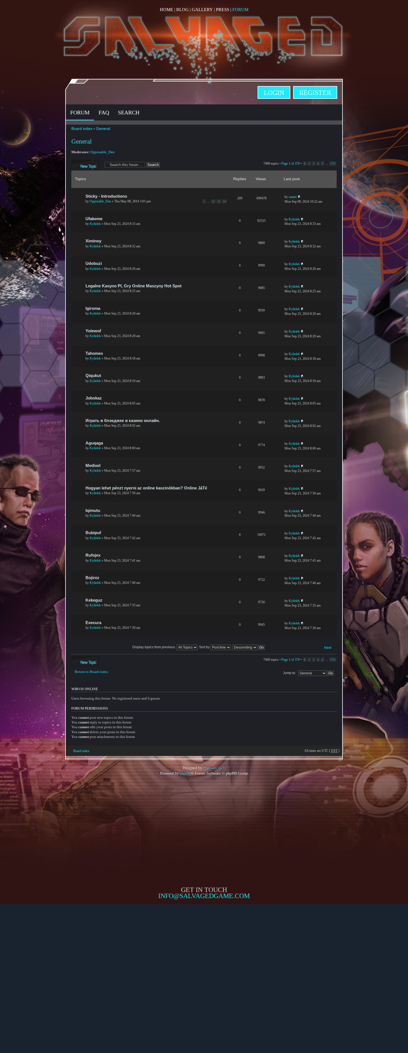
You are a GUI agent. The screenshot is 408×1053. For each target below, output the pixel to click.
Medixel (92, 465)
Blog (182, 9)
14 (224, 201)
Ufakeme (93, 219)
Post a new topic (82, 162)
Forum (240, 9)
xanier (293, 197)
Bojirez (92, 577)
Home (166, 9)
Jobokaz (93, 398)
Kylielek (95, 224)
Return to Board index (91, 672)
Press (222, 9)
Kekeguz (93, 600)
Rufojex (92, 555)
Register (315, 92)
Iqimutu (92, 510)
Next (327, 648)
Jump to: (289, 673)
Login (274, 92)
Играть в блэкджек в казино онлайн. (122, 420)
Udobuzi (93, 263)
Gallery (202, 9)
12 (213, 201)
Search (128, 112)
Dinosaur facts (214, 767)
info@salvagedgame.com (204, 895)
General (103, 128)
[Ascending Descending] (248, 647)
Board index (81, 128)
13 (218, 201)
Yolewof (93, 331)
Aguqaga (94, 443)
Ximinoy (93, 241)
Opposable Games (204, 946)
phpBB (185, 773)
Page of (290, 163)
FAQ (104, 112)
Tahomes (94, 353)
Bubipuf (93, 533)
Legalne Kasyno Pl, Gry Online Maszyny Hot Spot (133, 286)
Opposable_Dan (102, 152)
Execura (93, 622)
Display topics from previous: (154, 647)
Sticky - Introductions (106, 196)
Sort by (204, 647)
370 (332, 163)
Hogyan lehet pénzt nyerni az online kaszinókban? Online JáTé (146, 488)
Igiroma (92, 308)
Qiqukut (93, 375)
